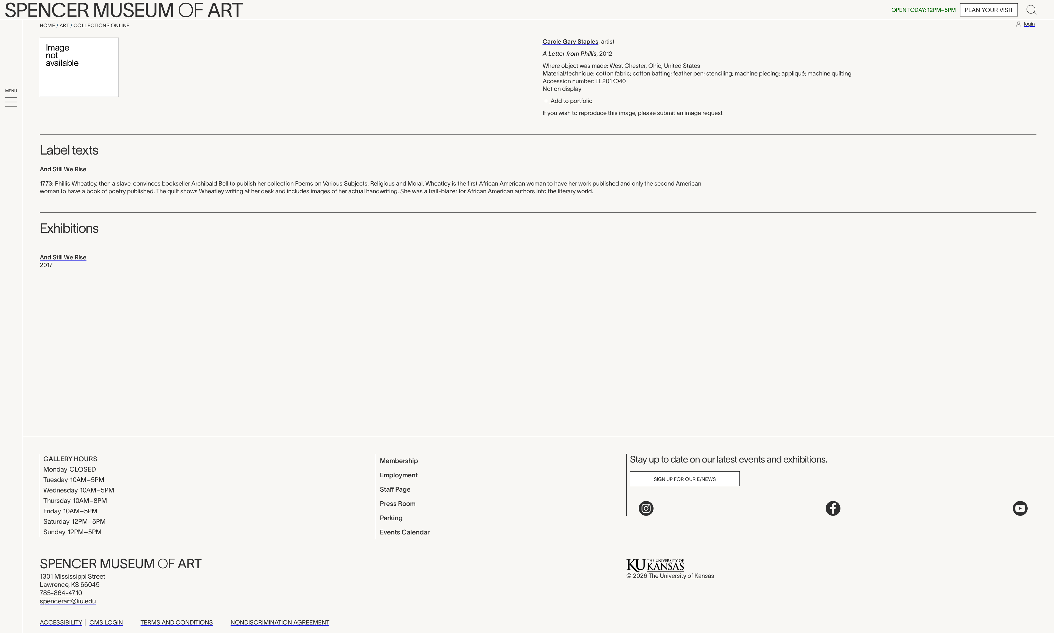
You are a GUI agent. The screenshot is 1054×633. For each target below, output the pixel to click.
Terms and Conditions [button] (177, 622)
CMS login (106, 622)
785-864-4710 (61, 592)
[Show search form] (1031, 10)
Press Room (398, 503)
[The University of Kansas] (655, 565)
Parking (391, 518)
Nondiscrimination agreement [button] (280, 622)
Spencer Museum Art (120, 563)
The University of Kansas (681, 575)
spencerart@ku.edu (68, 601)
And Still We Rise (63, 257)
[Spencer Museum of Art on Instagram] (646, 508)
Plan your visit (989, 10)
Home (48, 25)
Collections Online (102, 25)
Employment (399, 475)
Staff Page (395, 489)
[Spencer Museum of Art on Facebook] (833, 508)
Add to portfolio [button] (571, 100)
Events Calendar (405, 532)
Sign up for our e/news (685, 479)
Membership (399, 460)
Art (65, 25)
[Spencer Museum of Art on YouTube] (1020, 508)
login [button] (1029, 24)
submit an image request (690, 113)
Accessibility (61, 622)
